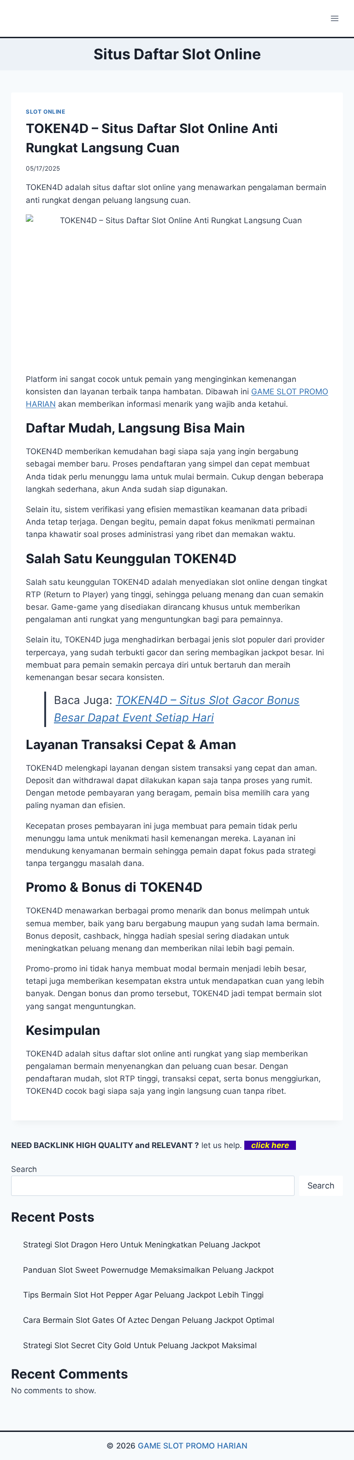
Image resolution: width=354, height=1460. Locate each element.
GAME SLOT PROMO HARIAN (193, 1445)
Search (24, 1169)
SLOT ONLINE (45, 111)
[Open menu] (334, 18)
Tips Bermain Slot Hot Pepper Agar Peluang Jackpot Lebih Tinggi (143, 1294)
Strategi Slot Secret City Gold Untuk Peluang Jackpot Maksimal (140, 1345)
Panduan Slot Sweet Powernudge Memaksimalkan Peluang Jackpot (148, 1270)
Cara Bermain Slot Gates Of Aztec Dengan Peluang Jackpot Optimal (148, 1320)
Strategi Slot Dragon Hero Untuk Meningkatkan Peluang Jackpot (141, 1244)
